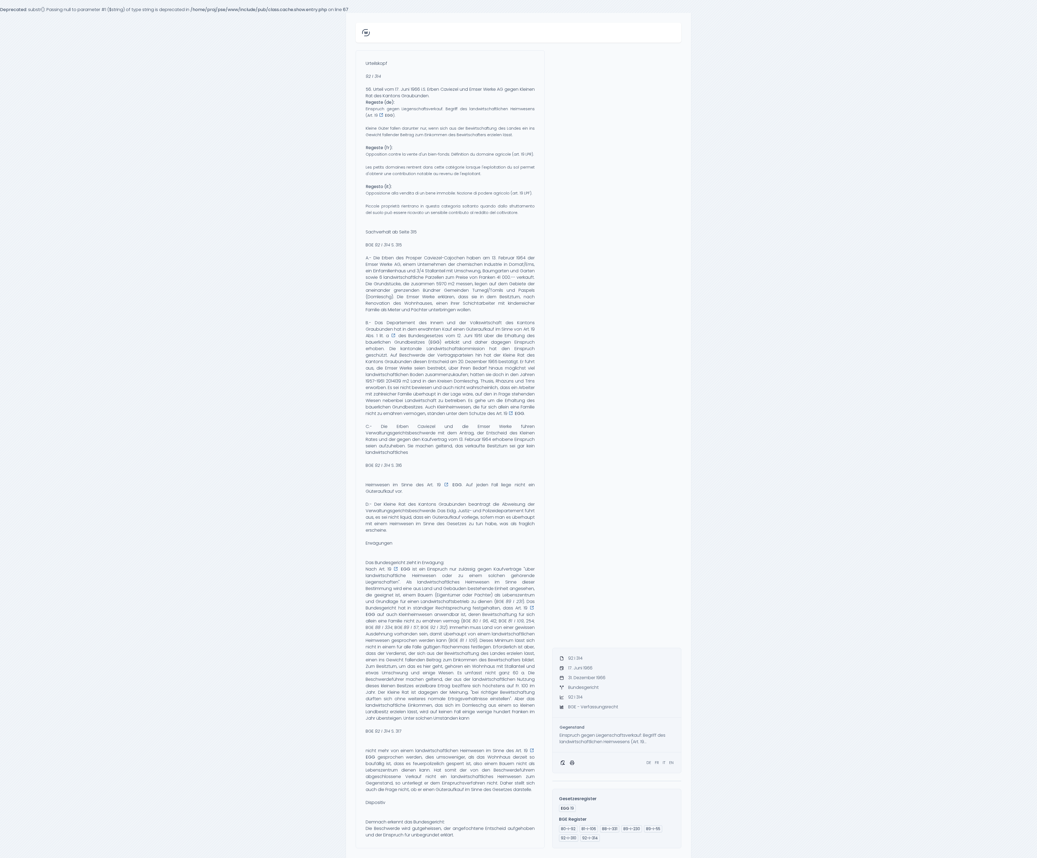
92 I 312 (438, 627)
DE (649, 762)
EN (671, 762)
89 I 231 (514, 601)
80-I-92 (568, 829)
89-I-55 (653, 829)
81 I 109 (516, 621)
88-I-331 (609, 829)
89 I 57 (411, 627)
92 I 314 (373, 76)
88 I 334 (383, 627)
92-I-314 (590, 838)
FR (657, 762)
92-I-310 (568, 838)
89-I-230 (631, 829)
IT (664, 762)
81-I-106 (588, 829)
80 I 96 (480, 621)
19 (567, 808)
